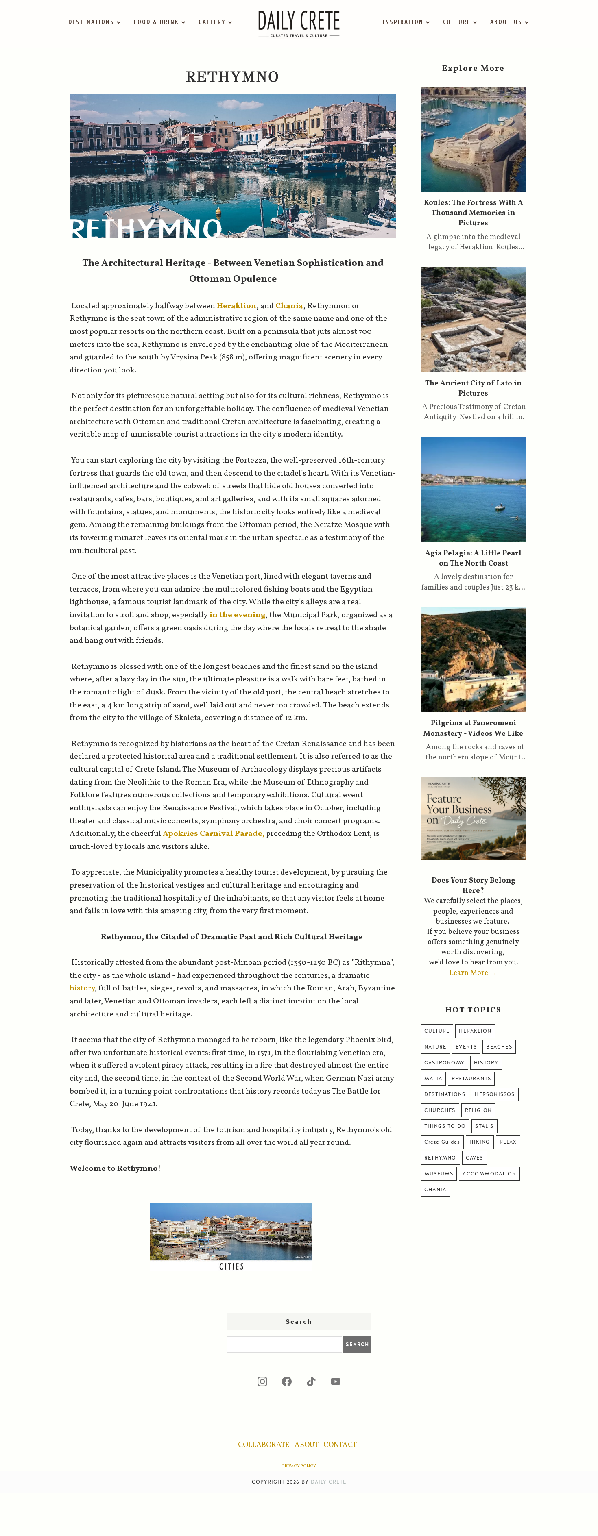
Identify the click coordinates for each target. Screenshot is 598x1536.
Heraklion (236, 306)
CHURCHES (440, 1110)
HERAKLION (475, 1031)
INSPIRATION (403, 22)
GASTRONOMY (444, 1063)
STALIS (484, 1126)
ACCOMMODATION (489, 1173)
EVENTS (466, 1047)
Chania (289, 306)
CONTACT (340, 1445)
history (82, 988)
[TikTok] (311, 1381)
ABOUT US (506, 22)
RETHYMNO (440, 1158)
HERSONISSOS (495, 1094)
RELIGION (478, 1110)
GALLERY (212, 22)
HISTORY (486, 1063)
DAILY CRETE (328, 1482)
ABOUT (307, 1445)
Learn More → (473, 973)
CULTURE (457, 22)
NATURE (435, 1047)
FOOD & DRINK (156, 22)
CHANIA (435, 1189)
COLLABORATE (264, 1445)
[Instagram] (262, 1381)
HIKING (479, 1142)
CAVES (474, 1158)
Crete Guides (442, 1142)
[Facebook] (287, 1381)
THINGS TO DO (445, 1126)
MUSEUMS (438, 1173)
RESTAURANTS (471, 1078)
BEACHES (499, 1047)
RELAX (508, 1142)
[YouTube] (336, 1381)
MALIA (433, 1078)
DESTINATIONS (91, 22)
